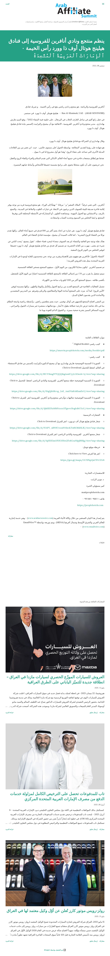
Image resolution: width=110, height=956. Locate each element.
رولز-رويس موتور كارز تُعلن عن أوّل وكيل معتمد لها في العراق (55, 910)
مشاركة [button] (10, 536)
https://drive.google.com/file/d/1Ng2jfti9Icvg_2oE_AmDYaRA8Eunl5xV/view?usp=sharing (58, 391)
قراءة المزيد (9, 712)
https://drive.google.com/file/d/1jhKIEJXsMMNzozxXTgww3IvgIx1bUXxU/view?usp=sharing (57, 408)
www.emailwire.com (93, 526)
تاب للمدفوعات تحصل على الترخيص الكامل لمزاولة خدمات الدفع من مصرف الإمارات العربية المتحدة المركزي (57, 796)
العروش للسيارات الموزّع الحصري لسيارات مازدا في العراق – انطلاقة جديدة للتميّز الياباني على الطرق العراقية (55, 679)
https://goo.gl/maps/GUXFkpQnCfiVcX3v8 (82, 460)
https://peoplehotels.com (90, 505)
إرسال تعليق (93, 712)
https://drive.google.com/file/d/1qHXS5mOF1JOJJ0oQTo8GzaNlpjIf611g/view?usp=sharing (58, 440)
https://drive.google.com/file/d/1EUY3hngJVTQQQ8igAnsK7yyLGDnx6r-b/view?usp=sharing (56, 374)
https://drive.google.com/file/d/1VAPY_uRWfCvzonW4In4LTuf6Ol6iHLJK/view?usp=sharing (57, 427)
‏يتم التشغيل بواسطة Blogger (53, 950)
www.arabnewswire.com (40, 518)
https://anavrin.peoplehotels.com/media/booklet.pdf (77, 350)
